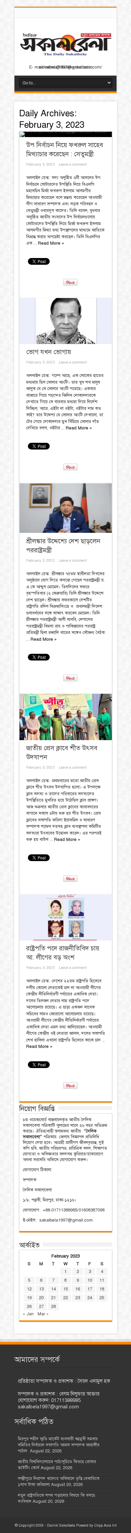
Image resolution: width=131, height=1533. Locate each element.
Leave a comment (73, 164)
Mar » (43, 1314)
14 (53, 1289)
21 (53, 1298)
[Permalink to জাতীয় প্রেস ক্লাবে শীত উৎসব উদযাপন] (65, 717)
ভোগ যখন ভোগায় (48, 352)
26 (29, 1306)
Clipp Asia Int (105, 1525)
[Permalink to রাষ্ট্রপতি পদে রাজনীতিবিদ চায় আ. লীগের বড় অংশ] (65, 917)
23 (77, 1298)
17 (89, 1289)
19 (29, 1298)
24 (89, 1298)
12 (29, 1289)
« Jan (28, 1314)
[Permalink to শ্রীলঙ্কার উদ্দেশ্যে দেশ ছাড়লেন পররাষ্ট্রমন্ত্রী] (65, 508)
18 (101, 1289)
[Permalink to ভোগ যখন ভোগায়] (65, 321)
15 (65, 1289)
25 (101, 1298)
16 (77, 1289)
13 (41, 1289)
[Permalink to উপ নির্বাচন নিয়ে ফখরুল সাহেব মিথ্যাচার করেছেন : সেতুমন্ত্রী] (65, 134)
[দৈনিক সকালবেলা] (65, 58)
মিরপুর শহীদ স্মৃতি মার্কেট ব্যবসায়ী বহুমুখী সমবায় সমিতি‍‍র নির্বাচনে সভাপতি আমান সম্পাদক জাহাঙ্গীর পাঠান (58, 1445)
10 (89, 1280)
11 (101, 1280)
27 (41, 1306)
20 (41, 1298)
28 (53, 1306)
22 (65, 1298)
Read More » (51, 243)
